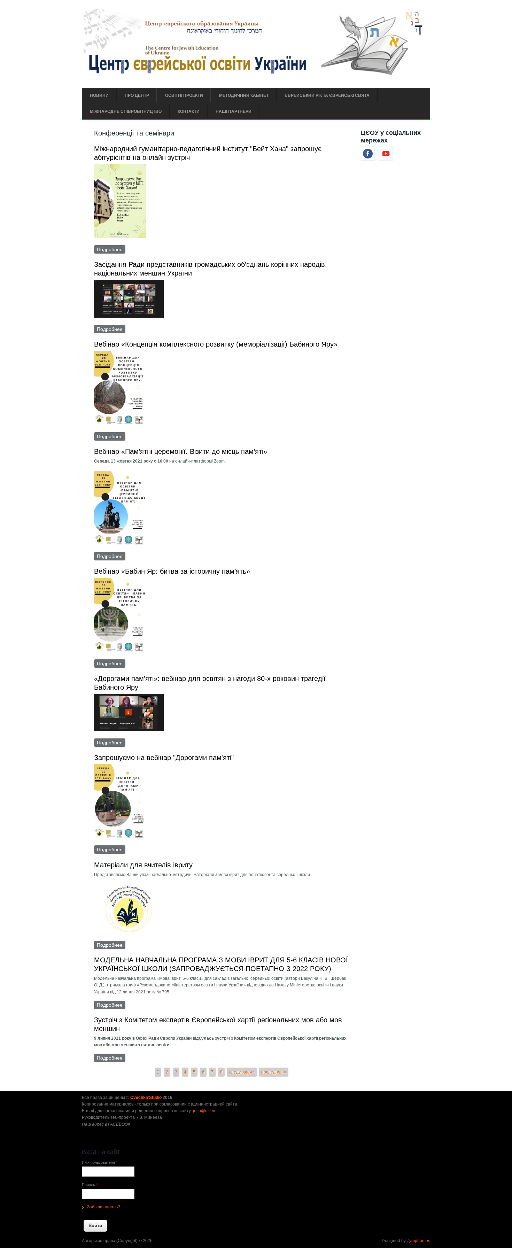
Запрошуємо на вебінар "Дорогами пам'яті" (164, 757)
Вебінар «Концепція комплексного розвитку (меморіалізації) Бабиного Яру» (216, 344)
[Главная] (255, 75)
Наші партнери (233, 111)
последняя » (273, 1072)
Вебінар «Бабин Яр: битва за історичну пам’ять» (172, 571)
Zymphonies (418, 1240)
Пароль (90, 1185)
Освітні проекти (184, 95)
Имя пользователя (99, 1162)
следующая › (242, 1072)
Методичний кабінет (244, 95)
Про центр (137, 95)
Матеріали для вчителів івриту (143, 865)
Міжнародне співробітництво (126, 111)
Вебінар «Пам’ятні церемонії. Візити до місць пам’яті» (180, 451)
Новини (99, 95)
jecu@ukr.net (205, 1110)
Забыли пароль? (103, 1206)
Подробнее (111, 249)
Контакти (189, 111)
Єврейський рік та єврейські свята (327, 95)
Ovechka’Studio (146, 1097)
